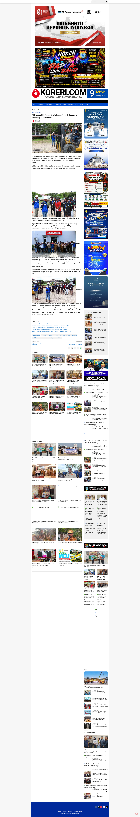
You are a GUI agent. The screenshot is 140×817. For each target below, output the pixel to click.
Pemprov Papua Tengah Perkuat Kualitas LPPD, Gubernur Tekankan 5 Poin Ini (99, 427)
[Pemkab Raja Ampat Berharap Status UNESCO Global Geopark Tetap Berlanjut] (102, 597)
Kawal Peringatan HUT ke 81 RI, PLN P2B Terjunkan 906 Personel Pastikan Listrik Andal (100, 705)
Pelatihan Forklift (36, 335)
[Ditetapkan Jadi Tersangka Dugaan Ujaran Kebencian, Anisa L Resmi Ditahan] (96, 741)
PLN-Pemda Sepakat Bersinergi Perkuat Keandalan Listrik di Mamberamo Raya (98, 719)
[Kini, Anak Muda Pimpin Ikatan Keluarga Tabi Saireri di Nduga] (88, 337)
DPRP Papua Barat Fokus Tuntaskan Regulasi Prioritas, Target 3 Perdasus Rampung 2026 (89, 518)
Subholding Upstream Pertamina (39, 337)
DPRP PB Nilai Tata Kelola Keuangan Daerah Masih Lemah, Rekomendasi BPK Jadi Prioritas (90, 534)
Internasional (58, 104)
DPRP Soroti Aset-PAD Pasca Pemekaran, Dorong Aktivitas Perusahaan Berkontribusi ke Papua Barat (89, 503)
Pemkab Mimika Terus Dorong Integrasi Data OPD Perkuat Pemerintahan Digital (72, 382)
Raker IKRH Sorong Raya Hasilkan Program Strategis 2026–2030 (45, 323)
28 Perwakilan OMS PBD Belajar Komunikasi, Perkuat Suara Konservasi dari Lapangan (38, 398)
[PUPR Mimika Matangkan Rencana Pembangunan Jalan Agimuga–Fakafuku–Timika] (87, 473)
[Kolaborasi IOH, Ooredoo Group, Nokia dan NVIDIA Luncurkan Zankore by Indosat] (87, 726)
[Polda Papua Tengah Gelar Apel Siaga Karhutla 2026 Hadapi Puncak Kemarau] (57, 390)
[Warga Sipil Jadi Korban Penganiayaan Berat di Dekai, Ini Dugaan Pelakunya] (96, 756)
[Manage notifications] (136, 814)
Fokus (40, 112)
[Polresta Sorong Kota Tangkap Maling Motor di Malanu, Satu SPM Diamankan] (87, 781)
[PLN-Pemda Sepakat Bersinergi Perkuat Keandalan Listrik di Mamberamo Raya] (87, 719)
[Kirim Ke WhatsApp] (81, 348)
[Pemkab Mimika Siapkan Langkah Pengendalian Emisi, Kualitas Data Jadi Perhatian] (74, 358)
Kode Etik (46, 101)
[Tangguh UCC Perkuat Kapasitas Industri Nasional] (96, 678)
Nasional (64, 104)
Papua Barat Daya (35, 112)
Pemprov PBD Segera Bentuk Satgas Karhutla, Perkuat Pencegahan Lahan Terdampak (49, 329)
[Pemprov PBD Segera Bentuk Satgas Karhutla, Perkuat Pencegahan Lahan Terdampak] (40, 374)
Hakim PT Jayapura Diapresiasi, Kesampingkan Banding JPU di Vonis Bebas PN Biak (99, 768)
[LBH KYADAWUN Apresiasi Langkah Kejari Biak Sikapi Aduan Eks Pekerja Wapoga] (96, 786)
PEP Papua (44, 335)
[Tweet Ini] (72, 348)
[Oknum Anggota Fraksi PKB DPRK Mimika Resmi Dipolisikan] (87, 796)
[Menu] (33, 1)
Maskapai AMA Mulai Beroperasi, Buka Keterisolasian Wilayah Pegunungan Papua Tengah (50, 325)
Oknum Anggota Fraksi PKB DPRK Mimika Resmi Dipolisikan (99, 795)
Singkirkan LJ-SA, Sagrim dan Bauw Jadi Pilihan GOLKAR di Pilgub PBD (44, 343)
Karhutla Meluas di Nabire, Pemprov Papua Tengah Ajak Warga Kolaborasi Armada (100, 409)
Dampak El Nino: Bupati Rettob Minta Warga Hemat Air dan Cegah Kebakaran (39, 414)
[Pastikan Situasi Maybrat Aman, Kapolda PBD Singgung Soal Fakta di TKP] (88, 323)
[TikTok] (107, 807)
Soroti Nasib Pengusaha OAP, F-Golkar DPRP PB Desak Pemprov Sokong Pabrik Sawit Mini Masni (102, 503)
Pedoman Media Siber (54, 101)
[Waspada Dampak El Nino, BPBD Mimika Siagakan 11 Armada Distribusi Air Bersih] (74, 390)
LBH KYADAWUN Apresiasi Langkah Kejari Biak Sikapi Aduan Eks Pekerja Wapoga (99, 790)
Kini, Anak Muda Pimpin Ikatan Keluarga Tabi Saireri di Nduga (100, 336)
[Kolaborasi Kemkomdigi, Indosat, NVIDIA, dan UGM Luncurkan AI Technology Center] (87, 712)
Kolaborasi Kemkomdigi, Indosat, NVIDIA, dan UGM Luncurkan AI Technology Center (99, 712)
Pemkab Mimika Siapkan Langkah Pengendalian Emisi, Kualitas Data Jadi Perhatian (49, 327)
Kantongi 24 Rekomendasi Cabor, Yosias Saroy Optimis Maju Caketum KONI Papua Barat (99, 316)
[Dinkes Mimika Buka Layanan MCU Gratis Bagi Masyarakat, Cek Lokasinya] (74, 406)
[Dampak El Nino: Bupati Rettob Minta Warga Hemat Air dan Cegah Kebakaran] (40, 406)
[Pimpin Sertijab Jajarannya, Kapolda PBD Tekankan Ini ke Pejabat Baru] (88, 343)
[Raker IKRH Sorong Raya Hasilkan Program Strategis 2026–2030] (40, 358)
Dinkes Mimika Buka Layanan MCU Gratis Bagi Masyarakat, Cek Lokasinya (73, 414)
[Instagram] (101, 807)
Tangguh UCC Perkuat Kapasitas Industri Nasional (94, 687)
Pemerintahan (40, 104)
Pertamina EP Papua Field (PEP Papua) (62, 335)
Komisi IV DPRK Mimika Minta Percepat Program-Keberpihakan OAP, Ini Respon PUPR (100, 479)
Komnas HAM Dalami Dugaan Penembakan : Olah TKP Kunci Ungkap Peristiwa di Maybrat (100, 330)
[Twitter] (98, 807)
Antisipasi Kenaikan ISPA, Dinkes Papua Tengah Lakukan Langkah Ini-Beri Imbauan (99, 402)
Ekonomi (76, 104)
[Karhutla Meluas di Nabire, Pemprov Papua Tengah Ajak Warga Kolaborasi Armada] (87, 409)
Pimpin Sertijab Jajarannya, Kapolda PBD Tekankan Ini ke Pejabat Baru (99, 343)
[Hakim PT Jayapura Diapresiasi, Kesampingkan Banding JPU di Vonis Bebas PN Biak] (96, 764)
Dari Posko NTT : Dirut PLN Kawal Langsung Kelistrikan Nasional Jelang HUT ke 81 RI (100, 699)
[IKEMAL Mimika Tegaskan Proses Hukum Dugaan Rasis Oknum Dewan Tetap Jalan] (88, 350)
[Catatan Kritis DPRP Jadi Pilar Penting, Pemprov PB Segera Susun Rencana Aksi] (102, 510)
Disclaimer (40, 101)
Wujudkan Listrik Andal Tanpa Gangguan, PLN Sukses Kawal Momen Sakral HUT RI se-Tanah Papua (98, 692)
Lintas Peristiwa (49, 104)
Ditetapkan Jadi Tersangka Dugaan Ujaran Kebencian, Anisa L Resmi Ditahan (95, 751)
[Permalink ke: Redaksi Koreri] (33, 120)
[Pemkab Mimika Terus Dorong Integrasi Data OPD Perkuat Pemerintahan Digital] (74, 374)
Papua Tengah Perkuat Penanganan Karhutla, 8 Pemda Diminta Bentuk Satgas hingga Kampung (56, 414)
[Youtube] (104, 807)
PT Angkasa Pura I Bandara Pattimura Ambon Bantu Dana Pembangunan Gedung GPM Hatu (70, 343)
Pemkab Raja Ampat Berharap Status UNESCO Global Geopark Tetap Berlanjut (102, 603)
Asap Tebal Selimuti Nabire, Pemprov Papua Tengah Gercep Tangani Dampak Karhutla (99, 419)
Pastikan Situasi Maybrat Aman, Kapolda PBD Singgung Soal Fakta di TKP (100, 323)
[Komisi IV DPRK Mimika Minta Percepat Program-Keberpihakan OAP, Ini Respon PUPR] (87, 479)
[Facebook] (96, 807)
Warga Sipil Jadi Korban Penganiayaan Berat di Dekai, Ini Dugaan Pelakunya (99, 760)
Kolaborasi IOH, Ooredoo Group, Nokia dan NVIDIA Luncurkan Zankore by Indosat (100, 725)
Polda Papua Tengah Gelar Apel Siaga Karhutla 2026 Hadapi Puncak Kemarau (57, 398)
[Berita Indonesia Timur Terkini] (70, 93)
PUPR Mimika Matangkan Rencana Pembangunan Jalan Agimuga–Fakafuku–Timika (99, 472)
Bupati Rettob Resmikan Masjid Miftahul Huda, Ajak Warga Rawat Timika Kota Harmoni (99, 466)
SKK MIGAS (74, 335)
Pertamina (50, 335)
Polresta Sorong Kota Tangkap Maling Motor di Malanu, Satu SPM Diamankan (100, 780)
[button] (106, 1)
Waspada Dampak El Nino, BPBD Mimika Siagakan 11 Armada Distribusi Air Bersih (73, 398)
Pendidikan (70, 104)
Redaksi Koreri (37, 120)
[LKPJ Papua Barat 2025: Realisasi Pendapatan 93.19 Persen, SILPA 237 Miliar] (102, 526)
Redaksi (34, 101)
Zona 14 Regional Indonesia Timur (55, 337)
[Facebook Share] (69, 348)
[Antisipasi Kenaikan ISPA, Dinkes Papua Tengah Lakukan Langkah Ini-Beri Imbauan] (87, 403)
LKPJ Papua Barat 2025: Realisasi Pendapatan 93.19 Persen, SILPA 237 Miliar (102, 532)
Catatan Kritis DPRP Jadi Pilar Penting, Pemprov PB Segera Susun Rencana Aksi (102, 517)
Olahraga (86, 104)
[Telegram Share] (78, 348)
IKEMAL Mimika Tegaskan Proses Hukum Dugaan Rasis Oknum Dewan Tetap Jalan (99, 350)
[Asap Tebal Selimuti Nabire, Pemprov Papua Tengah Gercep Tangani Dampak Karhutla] (96, 415)
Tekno (81, 104)
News (34, 104)
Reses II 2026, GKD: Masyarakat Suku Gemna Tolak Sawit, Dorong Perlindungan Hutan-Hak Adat (51, 331)
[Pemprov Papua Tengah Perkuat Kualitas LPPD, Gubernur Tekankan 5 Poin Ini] (96, 423)
